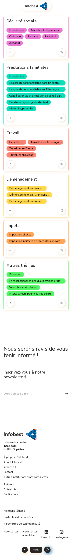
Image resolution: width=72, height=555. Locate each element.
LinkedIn (46, 537)
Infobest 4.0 (11, 467)
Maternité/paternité (21, 108)
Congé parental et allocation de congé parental (37, 96)
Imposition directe (20, 235)
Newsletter (10, 531)
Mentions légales (14, 511)
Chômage (15, 36)
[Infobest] (36, 6)
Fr (25, 549)
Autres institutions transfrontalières (25, 477)
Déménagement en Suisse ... (26, 201)
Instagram (62, 537)
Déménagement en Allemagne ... (29, 195)
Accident (14, 43)
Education (15, 274)
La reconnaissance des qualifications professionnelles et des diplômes (37, 281)
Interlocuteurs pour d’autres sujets (30, 294)
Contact (8, 472)
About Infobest (12, 462)
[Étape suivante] (66, 394)
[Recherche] (47, 550)
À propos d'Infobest (15, 457)
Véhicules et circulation (23, 287)
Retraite (33, 36)
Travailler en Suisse (21, 155)
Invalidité (50, 36)
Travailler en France (21, 148)
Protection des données (18, 517)
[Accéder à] (10, 52)
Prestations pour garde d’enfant (28, 102)
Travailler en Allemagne (45, 142)
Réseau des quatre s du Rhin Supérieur (15, 445)
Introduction (16, 30)
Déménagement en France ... (26, 188)
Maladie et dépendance (45, 30)
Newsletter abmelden (29, 533)
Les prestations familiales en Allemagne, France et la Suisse (37, 89)
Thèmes (8, 484)
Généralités (16, 142)
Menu (36, 549)
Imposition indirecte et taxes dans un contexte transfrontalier (37, 241)
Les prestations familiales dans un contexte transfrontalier (37, 83)
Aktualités (10, 489)
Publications (11, 494)
